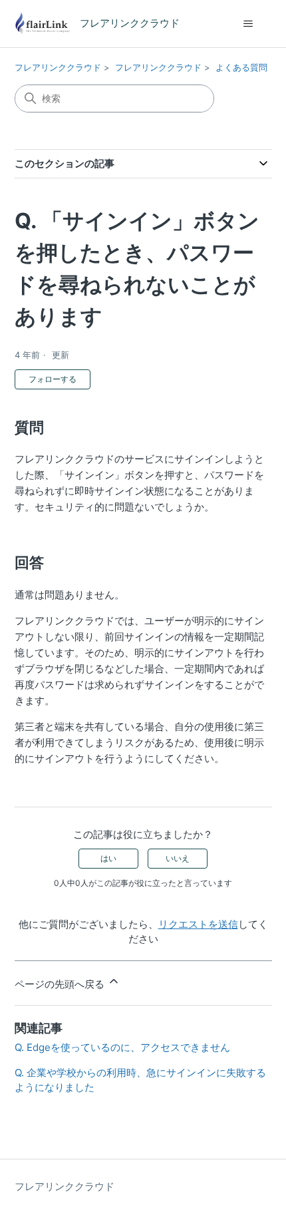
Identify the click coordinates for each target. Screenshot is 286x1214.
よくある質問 (241, 67)
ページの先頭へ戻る (61, 984)
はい (108, 858)
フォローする (52, 379)
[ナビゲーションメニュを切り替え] (248, 24)
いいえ (178, 858)
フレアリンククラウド (58, 67)
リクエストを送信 (198, 924)
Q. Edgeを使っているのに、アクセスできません (122, 1047)
